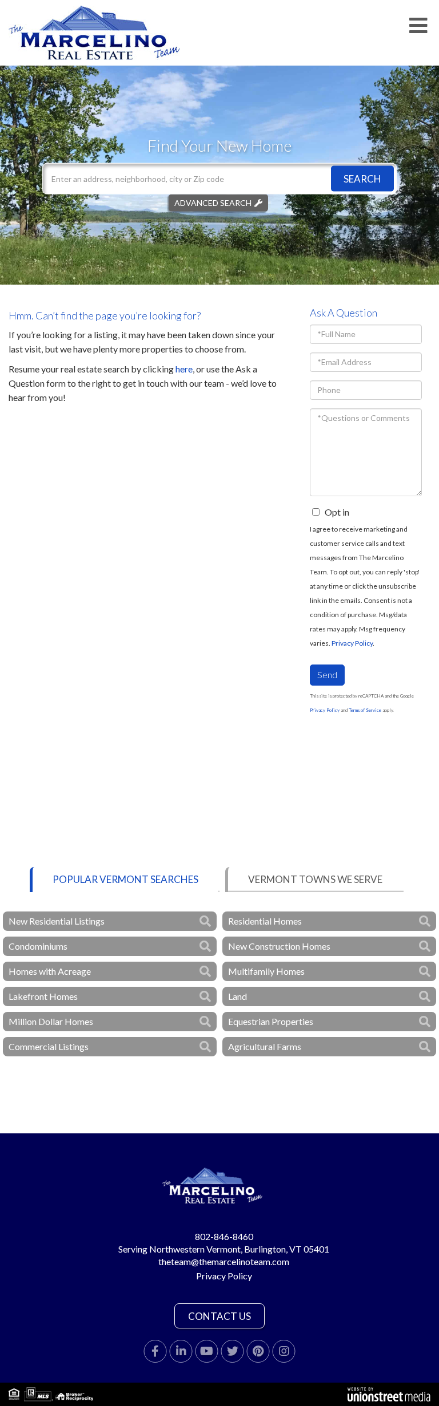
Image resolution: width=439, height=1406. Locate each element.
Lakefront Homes (43, 996)
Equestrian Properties (270, 1021)
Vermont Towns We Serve (315, 879)
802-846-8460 (224, 1236)
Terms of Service (365, 710)
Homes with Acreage (50, 971)
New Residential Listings (57, 920)
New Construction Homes (279, 946)
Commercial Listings (49, 1046)
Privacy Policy (352, 643)
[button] (362, 178)
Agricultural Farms (264, 1046)
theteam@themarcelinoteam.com (223, 1261)
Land (237, 996)
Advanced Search (213, 202)
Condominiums (38, 946)
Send (327, 674)
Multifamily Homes (266, 971)
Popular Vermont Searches (125, 879)
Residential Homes (265, 920)
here (184, 368)
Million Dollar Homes (51, 1021)
